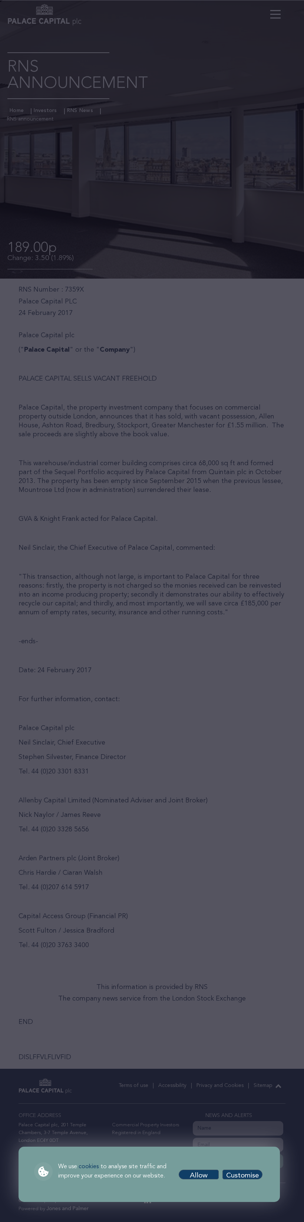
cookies (89, 1167)
